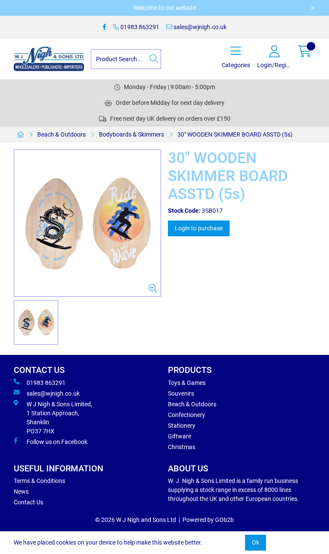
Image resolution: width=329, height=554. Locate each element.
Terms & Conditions (39, 480)
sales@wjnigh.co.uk (199, 27)
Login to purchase (199, 228)
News (21, 491)
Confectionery (186, 414)
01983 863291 (139, 27)
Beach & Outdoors (61, 134)
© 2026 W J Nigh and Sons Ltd (135, 519)
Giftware (179, 436)
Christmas (181, 447)
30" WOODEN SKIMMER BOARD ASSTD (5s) (235, 134)
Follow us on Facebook (57, 441)
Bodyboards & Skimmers (131, 134)
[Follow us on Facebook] (104, 27)
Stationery (181, 425)
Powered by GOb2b (208, 519)
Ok (255, 542)
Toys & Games (187, 382)
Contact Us (28, 502)
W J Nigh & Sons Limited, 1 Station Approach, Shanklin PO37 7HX (59, 418)
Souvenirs (181, 393)
